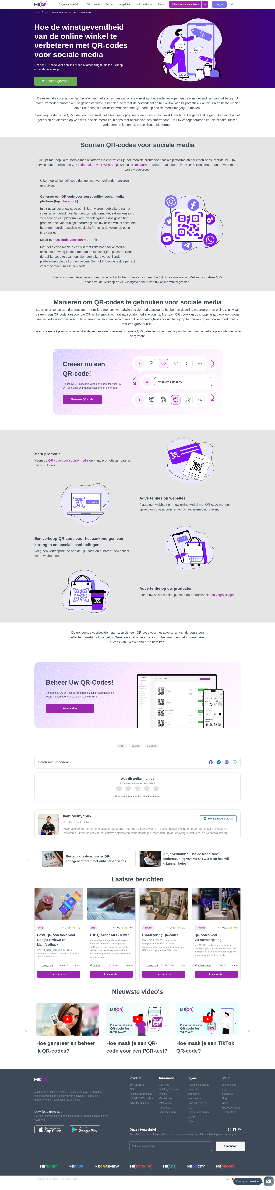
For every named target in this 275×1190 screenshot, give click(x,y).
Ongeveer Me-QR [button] (69, 4)
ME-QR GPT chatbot (141, 1098)
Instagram (142, 165)
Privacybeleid (195, 1089)
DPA (190, 1121)
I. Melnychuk (47, 965)
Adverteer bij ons (139, 1103)
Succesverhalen (231, 1107)
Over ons (164, 1084)
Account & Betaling (198, 1084)
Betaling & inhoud (169, 1089)
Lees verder (59, 974)
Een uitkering (137, 1084)
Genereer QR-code (82, 399)
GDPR (191, 1116)
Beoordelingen (167, 1112)
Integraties (165, 1103)
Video (225, 1103)
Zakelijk (135, 746)
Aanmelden (70, 708)
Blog (47, 12)
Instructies (227, 1093)
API (132, 1089)
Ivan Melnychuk (77, 816)
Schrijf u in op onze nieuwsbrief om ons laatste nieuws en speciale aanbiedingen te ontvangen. (183, 1134)
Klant (121, 746)
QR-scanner (93, 4)
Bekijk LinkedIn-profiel (220, 818)
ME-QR (37, 12)
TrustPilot (164, 1107)
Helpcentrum (229, 1112)
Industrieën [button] (143, 4)
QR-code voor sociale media (68, 460)
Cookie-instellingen (199, 1112)
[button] (233, 4)
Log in (219, 4)
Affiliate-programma (141, 1093)
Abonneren (230, 1146)
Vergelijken (125, 4)
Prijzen (109, 4)
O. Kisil (96, 965)
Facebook (69, 201)
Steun (160, 4)
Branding (151, 746)
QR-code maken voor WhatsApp (95, 165)
